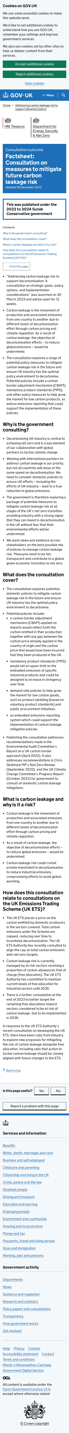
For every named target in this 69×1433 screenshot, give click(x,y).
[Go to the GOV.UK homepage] (18, 95)
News (7, 1287)
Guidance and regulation (21, 1294)
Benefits (9, 1145)
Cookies (34, 1348)
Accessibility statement (20, 1354)
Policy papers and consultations (27, 1309)
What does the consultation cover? (25, 239)
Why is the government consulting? (25, 233)
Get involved (12, 1331)
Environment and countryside (25, 1219)
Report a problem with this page (34, 1106)
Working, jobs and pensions (23, 1255)
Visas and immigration (19, 1248)
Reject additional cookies (34, 74)
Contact (48, 1354)
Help (6, 1348)
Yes (44, 1091)
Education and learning (20, 1204)
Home (6, 105)
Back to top (13, 1070)
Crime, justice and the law (22, 1182)
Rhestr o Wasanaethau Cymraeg (27, 1365)
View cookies (34, 83)
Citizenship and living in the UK (26, 1175)
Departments (13, 1279)
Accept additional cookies (34, 64)
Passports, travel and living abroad (29, 1241)
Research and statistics (20, 1301)
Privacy (19, 1348)
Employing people (16, 1211)
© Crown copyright (34, 1423)
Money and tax (14, 1233)
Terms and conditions (19, 1359)
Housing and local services (23, 1226)
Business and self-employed (24, 1160)
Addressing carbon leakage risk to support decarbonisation (36, 107)
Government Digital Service (23, 1370)
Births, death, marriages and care (28, 1153)
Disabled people (15, 1189)
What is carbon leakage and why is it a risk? (29, 244)
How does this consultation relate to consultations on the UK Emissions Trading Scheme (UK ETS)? (30, 254)
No (61, 1091)
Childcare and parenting (21, 1167)
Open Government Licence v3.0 (26, 1389)
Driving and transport (19, 1197)
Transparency (13, 1316)
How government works (20, 1323)
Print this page (19, 266)
